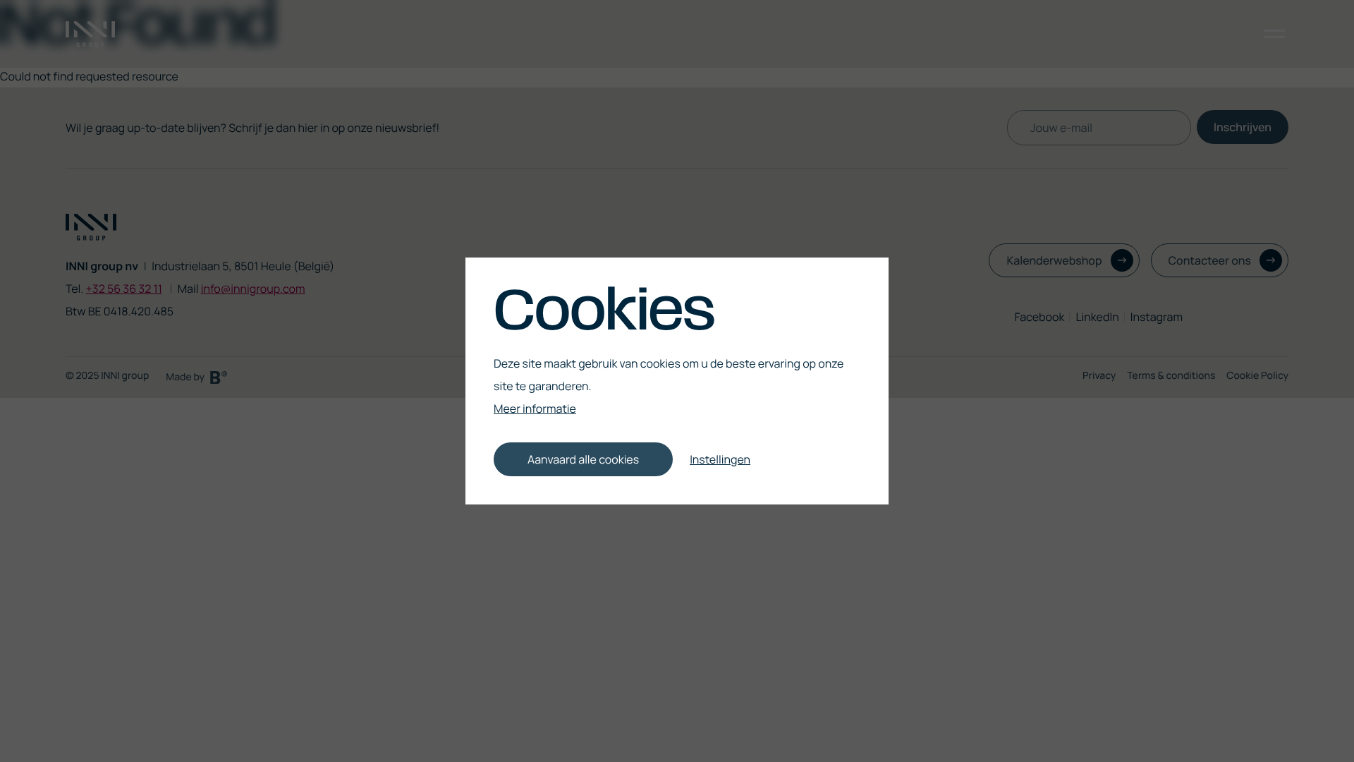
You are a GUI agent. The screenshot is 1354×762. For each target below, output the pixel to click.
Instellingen (720, 459)
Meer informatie (535, 408)
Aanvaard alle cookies (583, 459)
